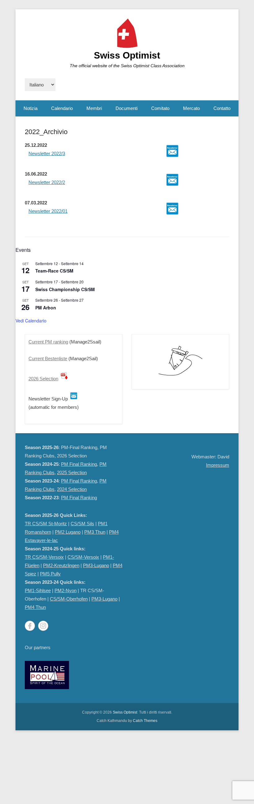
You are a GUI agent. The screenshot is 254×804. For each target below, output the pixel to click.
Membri (94, 108)
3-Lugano (108, 598)
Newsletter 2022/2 (46, 182)
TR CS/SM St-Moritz (46, 523)
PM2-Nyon (66, 590)
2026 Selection (43, 378)
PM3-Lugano (96, 565)
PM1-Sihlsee (38, 590)
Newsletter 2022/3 (46, 153)
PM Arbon (45, 307)
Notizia (30, 108)
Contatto (221, 108)
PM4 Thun (35, 607)
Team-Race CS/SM (54, 271)
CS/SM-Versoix (83, 557)
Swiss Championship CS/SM (65, 289)
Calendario (62, 108)
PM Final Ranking (79, 464)
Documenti (127, 108)
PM (95, 598)
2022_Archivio (46, 132)
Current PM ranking (48, 341)
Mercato (191, 108)
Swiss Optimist (127, 55)
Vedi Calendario (30, 320)
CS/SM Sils (82, 523)
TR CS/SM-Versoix (44, 557)
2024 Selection (72, 489)
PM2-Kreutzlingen (61, 565)
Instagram (43, 626)
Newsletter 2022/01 (48, 211)
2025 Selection (72, 472)
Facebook (30, 626)
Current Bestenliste (47, 358)
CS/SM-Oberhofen (69, 598)
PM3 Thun (94, 532)
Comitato (160, 108)
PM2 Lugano (68, 532)
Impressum (217, 465)
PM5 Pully (50, 573)
